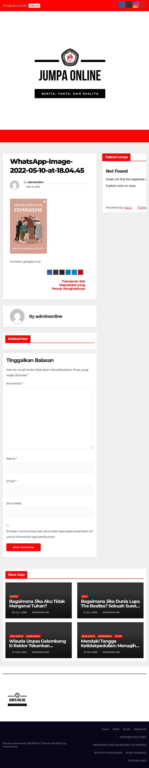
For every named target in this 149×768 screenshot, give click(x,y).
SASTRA (14, 596)
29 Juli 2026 (20, 612)
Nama (11, 458)
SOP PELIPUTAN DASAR (108, 752)
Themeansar (10, 746)
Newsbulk (57, 743)
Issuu (128, 207)
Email (11, 481)
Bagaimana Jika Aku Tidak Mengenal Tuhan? (37, 604)
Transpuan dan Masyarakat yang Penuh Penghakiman (68, 284)
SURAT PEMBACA (136, 752)
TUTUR (118, 636)
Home (105, 729)
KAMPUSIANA (33, 636)
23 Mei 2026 (91, 652)
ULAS (84, 596)
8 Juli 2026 (91, 612)
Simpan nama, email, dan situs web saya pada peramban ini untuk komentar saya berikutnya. (49, 534)
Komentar (14, 383)
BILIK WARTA (16, 636)
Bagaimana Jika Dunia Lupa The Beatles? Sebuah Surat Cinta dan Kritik (110, 606)
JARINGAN (140, 729)
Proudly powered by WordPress (21, 743)
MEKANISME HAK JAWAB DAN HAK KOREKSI (119, 744)
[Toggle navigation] (77, 136)
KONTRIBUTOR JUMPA (133, 737)
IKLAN (126, 729)
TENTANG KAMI (137, 760)
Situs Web (13, 503)
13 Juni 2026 (19, 652)
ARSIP (116, 729)
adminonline (35, 182)
